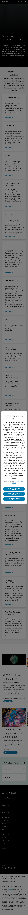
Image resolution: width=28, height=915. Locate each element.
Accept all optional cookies (14, 488)
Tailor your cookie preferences (14, 499)
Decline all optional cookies (14, 493)
